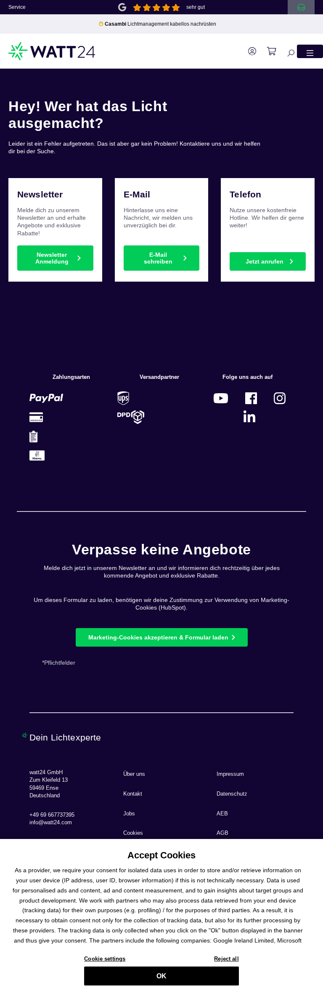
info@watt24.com (50, 823)
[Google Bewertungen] (122, 6)
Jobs (129, 814)
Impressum (230, 774)
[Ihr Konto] (248, 51)
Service (17, 7)
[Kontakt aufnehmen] (301, 7)
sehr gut (195, 7)
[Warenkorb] (267, 51)
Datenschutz (232, 794)
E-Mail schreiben (158, 258)
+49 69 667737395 (51, 815)
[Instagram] (279, 398)
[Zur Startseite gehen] (52, 51)
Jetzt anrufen (264, 261)
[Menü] (310, 51)
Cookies (133, 833)
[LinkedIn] (249, 416)
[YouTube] (221, 398)
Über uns (134, 774)
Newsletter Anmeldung (52, 258)
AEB (222, 814)
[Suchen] (286, 51)
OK (161, 976)
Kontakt (132, 794)
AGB (222, 833)
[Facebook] (251, 398)
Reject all (226, 959)
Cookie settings (104, 959)
